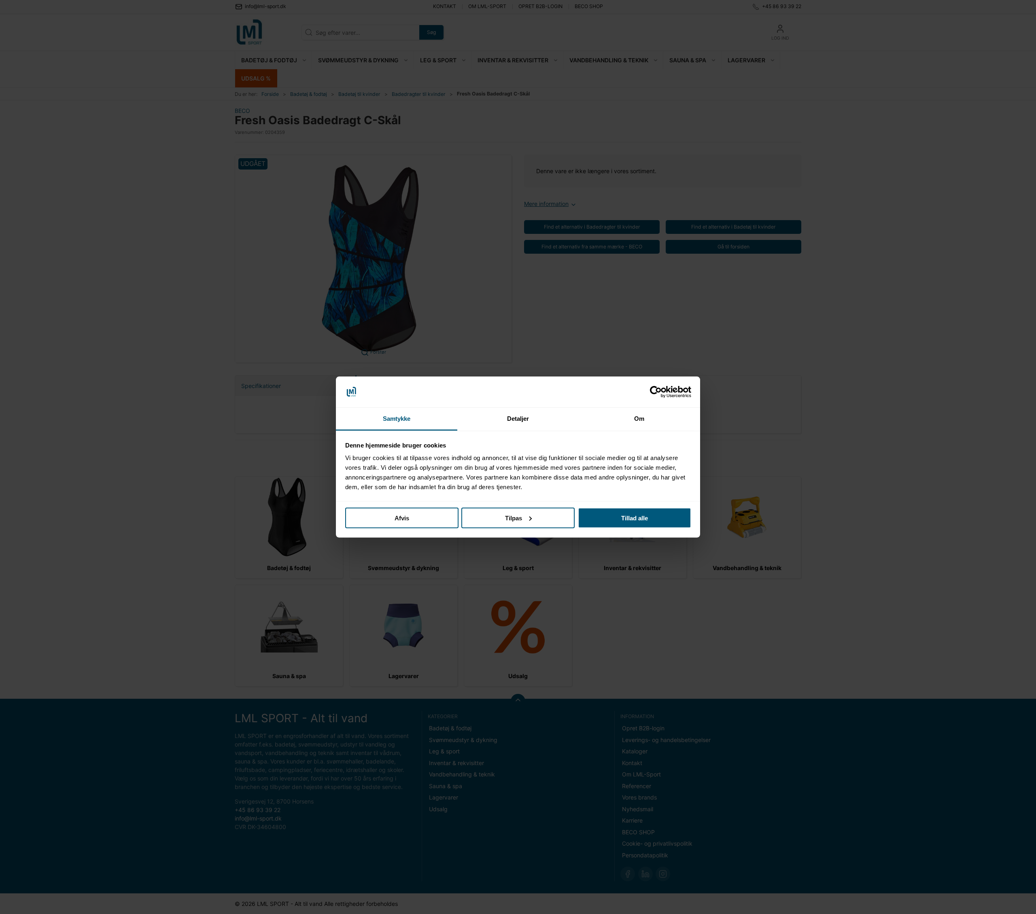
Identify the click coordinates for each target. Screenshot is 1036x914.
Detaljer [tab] (518, 418)
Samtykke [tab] (397, 418)
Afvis (402, 517)
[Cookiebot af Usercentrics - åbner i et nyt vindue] (655, 392)
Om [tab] (639, 418)
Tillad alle (634, 517)
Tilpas (513, 517)
